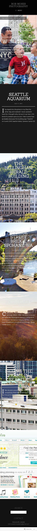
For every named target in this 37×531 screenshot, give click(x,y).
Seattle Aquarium (18, 96)
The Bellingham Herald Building (18, 170)
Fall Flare (18, 302)
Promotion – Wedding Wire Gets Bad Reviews (19, 446)
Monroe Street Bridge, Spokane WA (18, 239)
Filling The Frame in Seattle (18, 375)
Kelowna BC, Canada (18, 522)
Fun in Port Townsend (18, 27)
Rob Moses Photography (18, 5)
